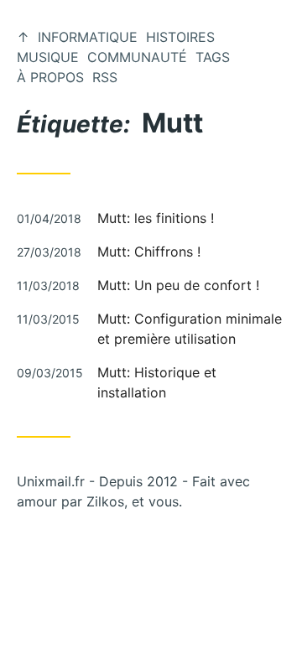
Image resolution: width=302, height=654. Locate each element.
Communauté (137, 57)
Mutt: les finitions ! (155, 218)
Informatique (88, 37)
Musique (48, 57)
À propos (50, 77)
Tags (212, 57)
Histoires (180, 37)
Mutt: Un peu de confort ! (178, 285)
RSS (104, 77)
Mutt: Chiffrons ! (148, 251)
